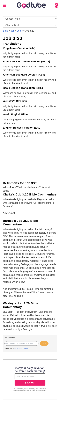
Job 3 (20, 31)
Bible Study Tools (21, 348)
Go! (44, 343)
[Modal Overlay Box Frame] (30, 379)
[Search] (56, 5)
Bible (5, 31)
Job (13, 31)
